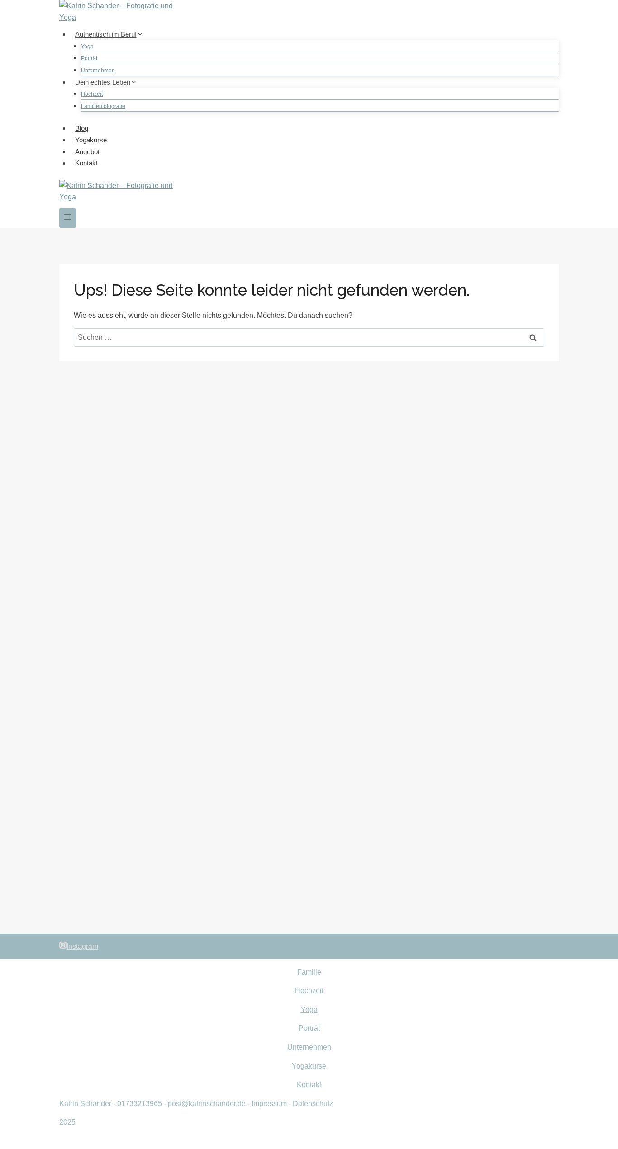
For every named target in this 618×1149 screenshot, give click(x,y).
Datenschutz (313, 1103)
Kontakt (86, 163)
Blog (81, 128)
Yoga (87, 46)
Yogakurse (91, 140)
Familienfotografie (103, 106)
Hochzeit (92, 94)
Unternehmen (98, 70)
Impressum (269, 1103)
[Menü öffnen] (67, 218)
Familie (309, 972)
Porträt (89, 58)
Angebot (87, 151)
